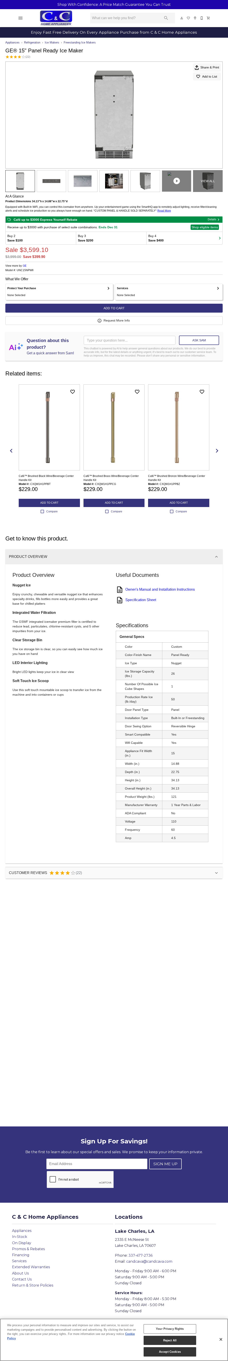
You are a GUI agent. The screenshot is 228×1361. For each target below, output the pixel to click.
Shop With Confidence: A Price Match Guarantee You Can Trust (114, 4)
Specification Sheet (140, 600)
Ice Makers (52, 42)
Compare (52, 511)
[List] (188, 18)
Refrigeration (32, 42)
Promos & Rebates (28, 1249)
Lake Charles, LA (134, 1231)
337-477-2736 (140, 1255)
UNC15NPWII (25, 270)
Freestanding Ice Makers (80, 42)
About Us (20, 1273)
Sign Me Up (165, 1163)
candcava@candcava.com (149, 1261)
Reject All (170, 1340)
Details (212, 219)
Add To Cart (114, 308)
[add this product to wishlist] (72, 391)
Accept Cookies (170, 1351)
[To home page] (56, 18)
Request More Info (117, 320)
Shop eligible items (204, 227)
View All (208, 181)
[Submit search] (166, 18)
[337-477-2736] (202, 18)
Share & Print (209, 67)
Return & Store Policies (32, 1285)
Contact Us (22, 1279)
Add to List (209, 76)
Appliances (12, 42)
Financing (20, 1255)
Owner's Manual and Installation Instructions (160, 589)
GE (24, 265)
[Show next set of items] (217, 450)
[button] (20, 18)
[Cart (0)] (209, 18)
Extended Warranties (31, 1267)
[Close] (221, 1339)
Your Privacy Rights (170, 1328)
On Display (21, 1243)
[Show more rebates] (219, 238)
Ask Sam (199, 340)
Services (19, 1261)
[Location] (195, 18)
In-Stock (19, 1237)
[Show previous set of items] (11, 450)
